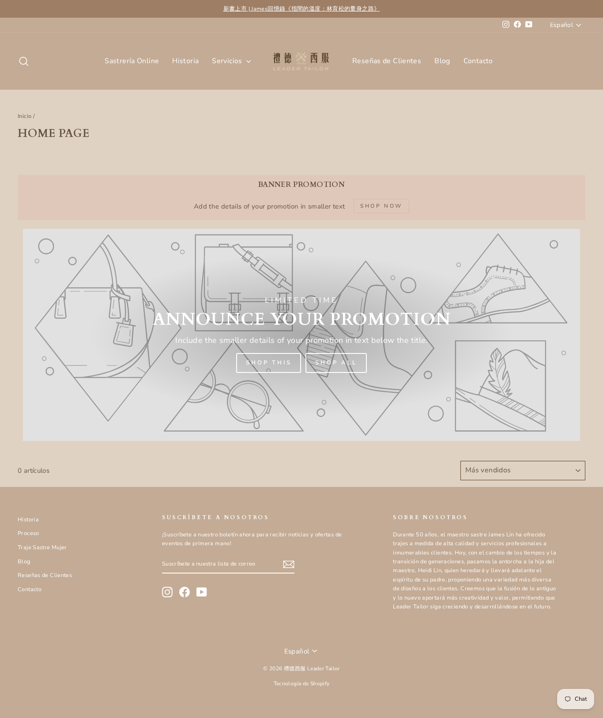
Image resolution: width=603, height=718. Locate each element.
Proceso (28, 533)
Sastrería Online (132, 61)
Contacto (478, 61)
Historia (185, 61)
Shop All (336, 363)
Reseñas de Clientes (386, 61)
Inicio (24, 116)
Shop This (268, 363)
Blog (442, 61)
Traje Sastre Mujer (42, 547)
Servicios (228, 61)
